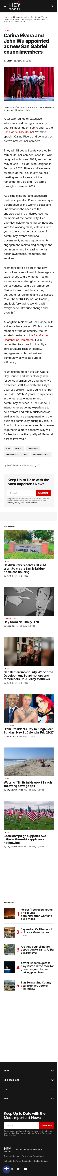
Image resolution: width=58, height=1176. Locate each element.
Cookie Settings (40, 1161)
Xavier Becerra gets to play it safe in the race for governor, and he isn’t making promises (37, 967)
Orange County (12, 618)
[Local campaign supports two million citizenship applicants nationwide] (29, 815)
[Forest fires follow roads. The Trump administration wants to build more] (9, 913)
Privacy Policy (13, 503)
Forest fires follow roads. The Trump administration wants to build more (37, 914)
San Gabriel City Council (19, 132)
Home (6, 17)
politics (19, 448)
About (7, 1099)
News (7, 31)
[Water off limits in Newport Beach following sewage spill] (29, 761)
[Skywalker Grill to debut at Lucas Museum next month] (9, 932)
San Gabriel (33, 448)
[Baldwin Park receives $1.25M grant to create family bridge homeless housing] (29, 544)
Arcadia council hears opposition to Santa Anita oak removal (37, 949)
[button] (6, 1169)
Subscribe (43, 493)
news (8, 448)
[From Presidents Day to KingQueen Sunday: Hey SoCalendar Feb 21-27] (29, 708)
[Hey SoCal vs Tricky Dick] (29, 601)
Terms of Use (30, 503)
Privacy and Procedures (33, 1156)
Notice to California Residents (17, 1161)
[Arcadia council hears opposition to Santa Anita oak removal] (9, 949)
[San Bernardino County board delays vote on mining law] (9, 985)
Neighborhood (20, 17)
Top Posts (9, 725)
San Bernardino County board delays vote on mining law (36, 985)
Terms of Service (11, 1156)
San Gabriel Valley (39, 17)
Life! (6, 1089)
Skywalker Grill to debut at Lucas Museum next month (36, 932)
